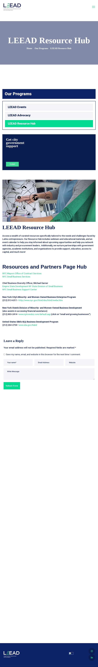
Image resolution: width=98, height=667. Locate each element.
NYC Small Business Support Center (19, 289)
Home (29, 48)
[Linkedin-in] (92, 657)
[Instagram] (92, 651)
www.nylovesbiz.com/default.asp (35, 314)
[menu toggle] (93, 6)
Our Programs (41, 48)
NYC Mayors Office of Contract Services (21, 273)
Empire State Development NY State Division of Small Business (32, 286)
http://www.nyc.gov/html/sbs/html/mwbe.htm (41, 300)
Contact (12, 164)
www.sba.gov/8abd (28, 325)
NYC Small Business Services (16, 276)
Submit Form (12, 385)
